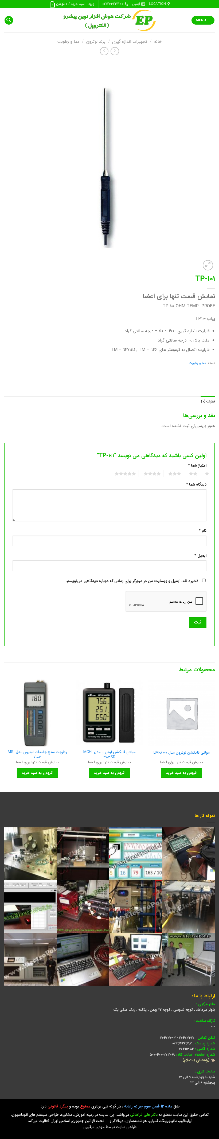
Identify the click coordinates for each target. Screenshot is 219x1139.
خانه (158, 41)
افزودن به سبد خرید (181, 773)
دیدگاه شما (196, 485)
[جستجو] (9, 20)
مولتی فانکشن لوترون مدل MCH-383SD (109, 755)
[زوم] (208, 265)
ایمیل (200, 556)
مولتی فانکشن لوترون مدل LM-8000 (182, 753)
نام (202, 531)
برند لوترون (95, 41)
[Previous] (215, 735)
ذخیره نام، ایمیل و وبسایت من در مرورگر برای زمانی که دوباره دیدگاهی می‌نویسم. (132, 581)
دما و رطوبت (68, 41)
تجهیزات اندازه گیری (129, 41)
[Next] (4, 735)
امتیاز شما (197, 466)
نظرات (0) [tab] (208, 401)
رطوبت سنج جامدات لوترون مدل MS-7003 (37, 755)
